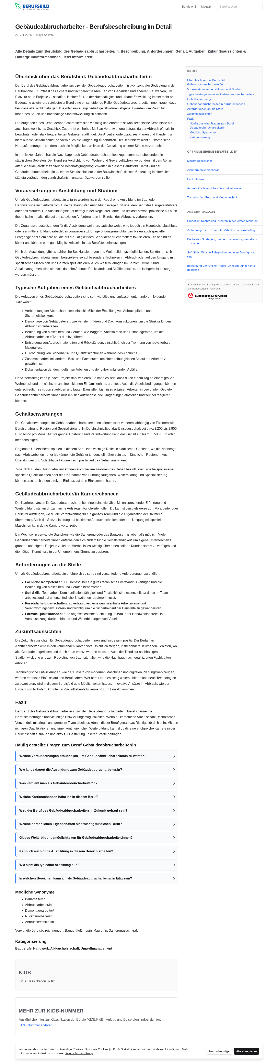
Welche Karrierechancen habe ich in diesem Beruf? (59, 797)
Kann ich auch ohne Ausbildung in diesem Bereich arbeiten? (66, 851)
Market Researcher (199, 160)
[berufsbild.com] (32, 6)
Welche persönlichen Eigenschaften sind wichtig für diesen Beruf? (70, 824)
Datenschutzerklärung (79, 1053)
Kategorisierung (200, 137)
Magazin (206, 6)
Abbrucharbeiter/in (38, 905)
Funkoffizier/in (196, 179)
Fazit (190, 118)
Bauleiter (21, 514)
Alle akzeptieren (246, 1051)
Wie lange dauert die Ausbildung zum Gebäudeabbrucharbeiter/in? (70, 769)
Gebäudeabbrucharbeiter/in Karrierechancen (216, 104)
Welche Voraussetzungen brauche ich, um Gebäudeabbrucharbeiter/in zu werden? (83, 756)
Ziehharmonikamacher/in (203, 170)
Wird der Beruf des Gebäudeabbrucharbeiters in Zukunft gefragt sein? (73, 810)
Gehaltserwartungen (200, 99)
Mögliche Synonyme (203, 132)
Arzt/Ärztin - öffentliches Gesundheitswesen (215, 188)
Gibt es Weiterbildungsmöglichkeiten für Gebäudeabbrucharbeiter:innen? (76, 837)
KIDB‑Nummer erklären (36, 1025)
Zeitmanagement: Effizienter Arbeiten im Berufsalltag (221, 230)
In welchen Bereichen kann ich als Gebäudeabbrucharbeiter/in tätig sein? (75, 878)
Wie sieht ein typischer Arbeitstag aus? (49, 865)
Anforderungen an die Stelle (205, 108)
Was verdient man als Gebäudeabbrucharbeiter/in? (58, 783)
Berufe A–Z (189, 6)
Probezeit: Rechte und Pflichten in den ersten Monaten (222, 220)
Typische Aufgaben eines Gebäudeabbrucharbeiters (220, 94)
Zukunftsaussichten (199, 113)
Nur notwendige (219, 1051)
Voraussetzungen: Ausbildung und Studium (214, 89)
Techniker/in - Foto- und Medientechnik (212, 197)
